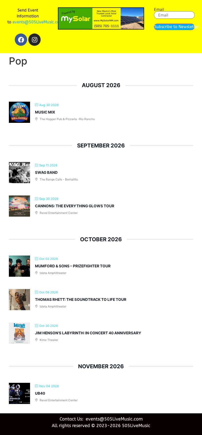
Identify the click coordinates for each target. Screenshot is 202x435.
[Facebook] (21, 39)
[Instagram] (34, 39)
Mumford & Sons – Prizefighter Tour (73, 266)
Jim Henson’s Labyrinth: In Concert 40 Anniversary (88, 333)
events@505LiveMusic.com (38, 22)
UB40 (40, 393)
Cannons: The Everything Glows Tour (74, 206)
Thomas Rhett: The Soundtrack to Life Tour (80, 299)
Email (159, 9)
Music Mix (45, 112)
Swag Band (46, 172)
